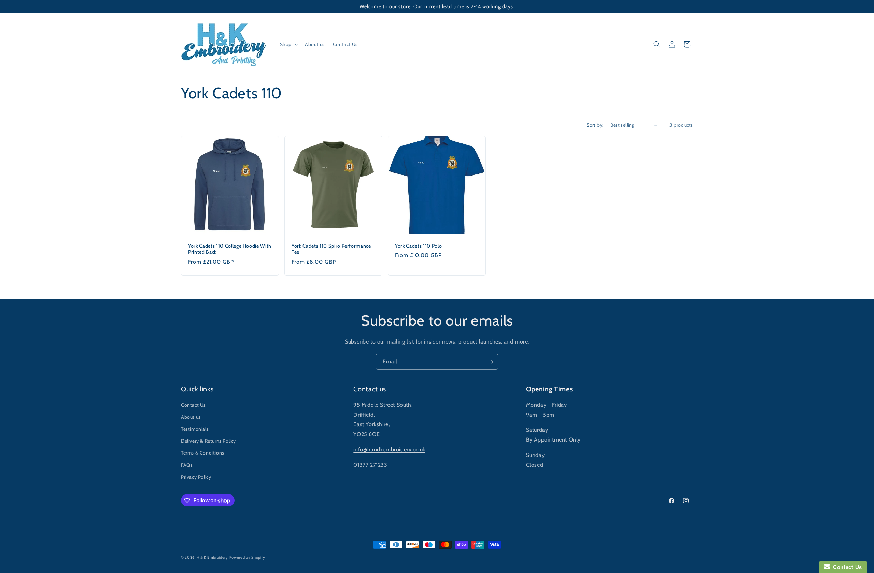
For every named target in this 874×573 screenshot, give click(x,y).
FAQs (187, 465)
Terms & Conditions (202, 453)
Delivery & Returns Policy (208, 441)
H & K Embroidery (212, 557)
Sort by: (595, 125)
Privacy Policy (196, 477)
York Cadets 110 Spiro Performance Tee (331, 249)
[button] (288, 44)
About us (191, 417)
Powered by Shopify (247, 557)
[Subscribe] (490, 362)
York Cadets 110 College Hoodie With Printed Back (229, 249)
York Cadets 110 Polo (418, 246)
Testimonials (195, 429)
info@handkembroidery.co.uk (389, 449)
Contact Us (193, 405)
